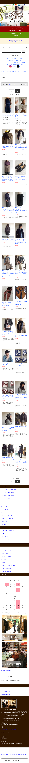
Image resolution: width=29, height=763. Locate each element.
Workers (21, 64)
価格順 (10, 84)
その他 (24, 71)
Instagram (14, 66)
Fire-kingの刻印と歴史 (6, 568)
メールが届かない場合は (6, 550)
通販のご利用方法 (15, 41)
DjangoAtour (16, 64)
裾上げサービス (4, 542)
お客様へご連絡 (4, 553)
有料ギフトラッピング (6, 556)
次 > (18, 91)
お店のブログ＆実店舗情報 (15, 40)
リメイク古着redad (21, 62)
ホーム (2, 71)
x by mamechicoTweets (5, 670)
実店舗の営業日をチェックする (9, 729)
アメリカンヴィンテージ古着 (10, 62)
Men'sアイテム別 (5, 536)
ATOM (11, 756)
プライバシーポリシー (22, 754)
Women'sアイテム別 (5, 539)
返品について (14, 754)
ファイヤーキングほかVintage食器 (14, 58)
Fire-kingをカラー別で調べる (7, 530)
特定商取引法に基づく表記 (6, 754)
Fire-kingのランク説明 (6, 571)
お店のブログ (3, 756)
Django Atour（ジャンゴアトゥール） (14, 71)
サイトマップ (4, 559)
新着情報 (3, 562)
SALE (2, 533)
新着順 (14, 84)
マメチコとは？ (4, 547)
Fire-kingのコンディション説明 (8, 565)
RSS (8, 756)
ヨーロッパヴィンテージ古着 (14, 60)
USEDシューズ (9, 64)
